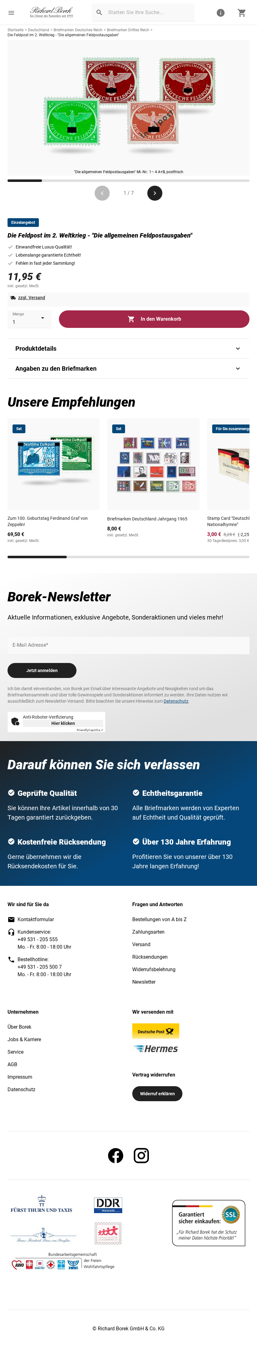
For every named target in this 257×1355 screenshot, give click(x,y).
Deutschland (38, 30)
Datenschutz (176, 701)
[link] (51, 13)
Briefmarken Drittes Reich (128, 30)
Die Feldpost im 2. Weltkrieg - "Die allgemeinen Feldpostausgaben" (63, 35)
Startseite (16, 30)
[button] (11, 13)
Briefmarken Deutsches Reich (78, 30)
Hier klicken (63, 723)
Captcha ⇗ (90, 730)
